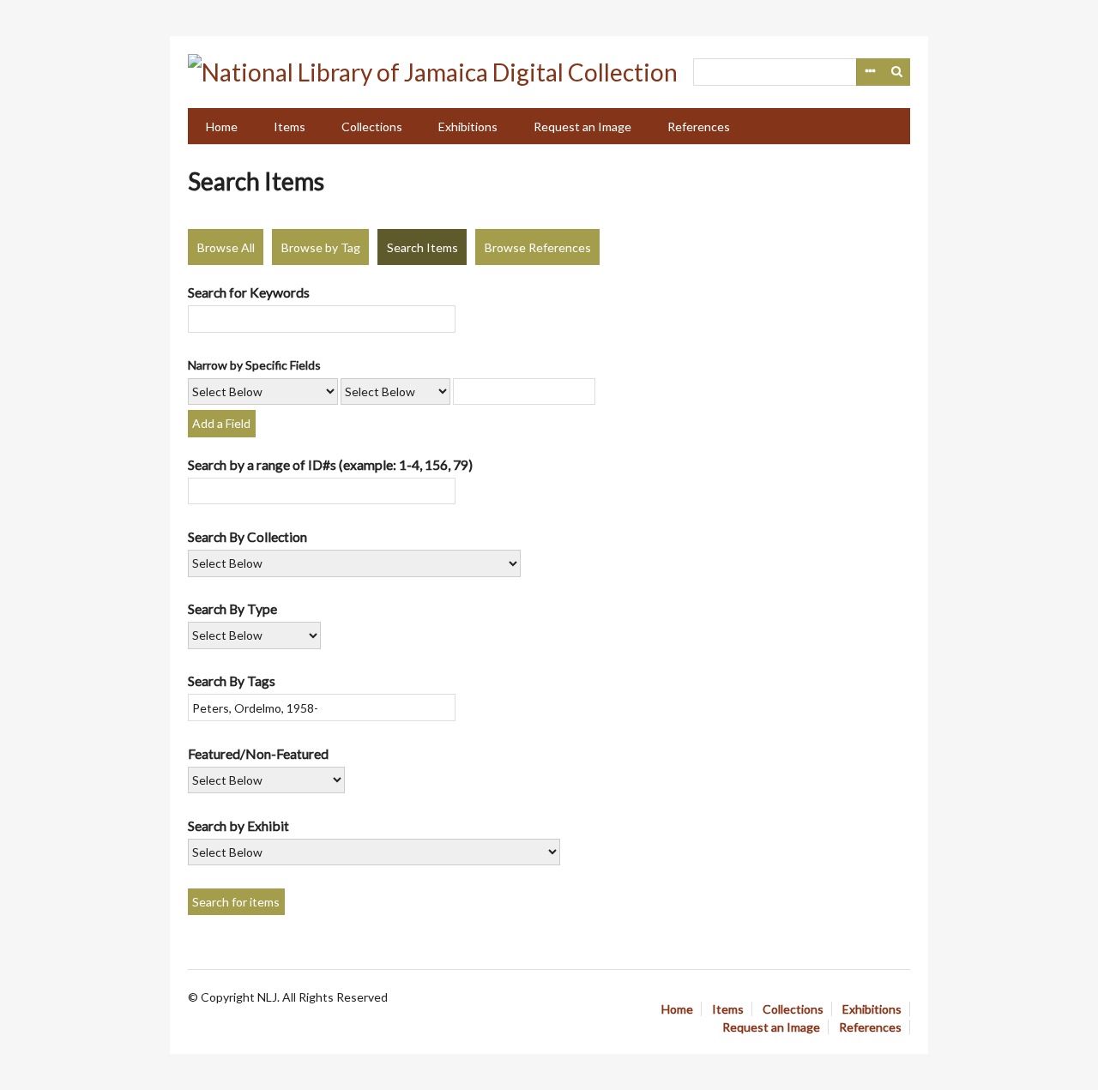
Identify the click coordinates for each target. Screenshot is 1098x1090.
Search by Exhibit (238, 825)
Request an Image (582, 126)
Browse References (538, 247)
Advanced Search (870, 72)
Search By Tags (231, 680)
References (698, 126)
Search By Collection (247, 536)
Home (222, 126)
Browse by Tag (320, 247)
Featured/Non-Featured (258, 753)
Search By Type (232, 608)
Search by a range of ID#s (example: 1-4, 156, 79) (330, 464)
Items (289, 126)
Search (897, 72)
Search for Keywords (249, 292)
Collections (371, 126)
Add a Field (221, 423)
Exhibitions (468, 126)
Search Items (422, 247)
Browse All (226, 247)
